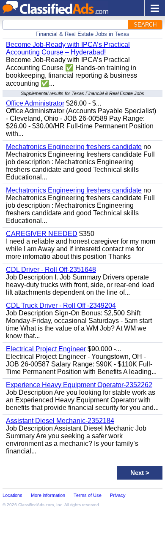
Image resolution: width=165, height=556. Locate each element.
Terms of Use (88, 495)
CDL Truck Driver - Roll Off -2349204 (61, 305)
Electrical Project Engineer (46, 349)
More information (48, 495)
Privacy (118, 495)
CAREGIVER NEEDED (41, 233)
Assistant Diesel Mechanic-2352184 (60, 420)
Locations (12, 495)
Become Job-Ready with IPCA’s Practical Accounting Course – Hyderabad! (68, 48)
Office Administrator (35, 103)
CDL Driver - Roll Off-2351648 (51, 269)
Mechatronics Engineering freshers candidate (74, 146)
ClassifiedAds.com (36, 504)
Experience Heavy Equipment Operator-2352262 (79, 384)
